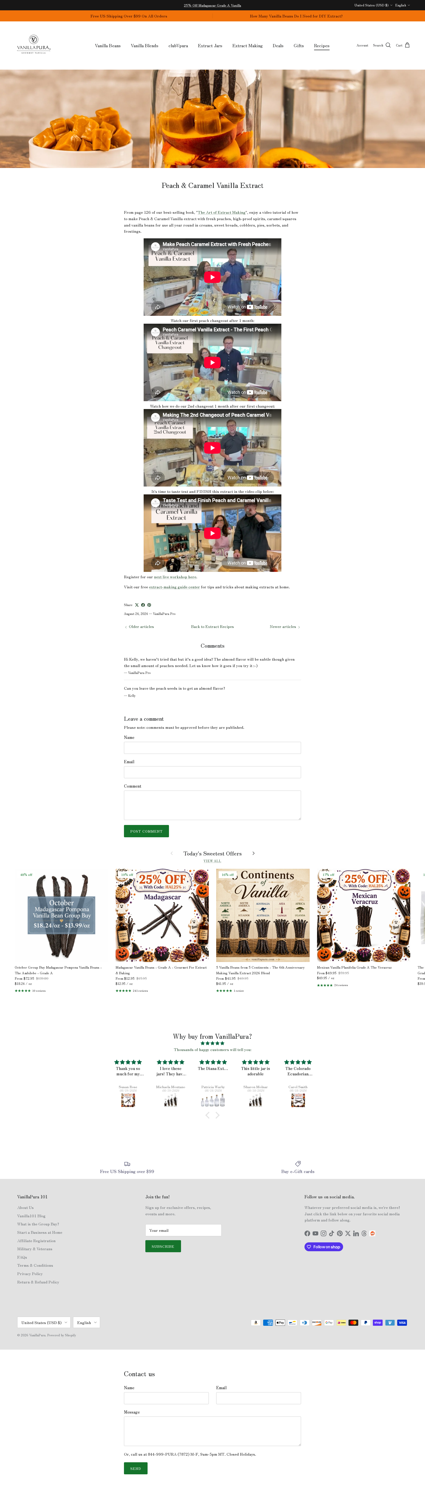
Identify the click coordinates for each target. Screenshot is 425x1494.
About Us (25, 1207)
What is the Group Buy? (38, 1224)
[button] (208, 1115)
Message (132, 1412)
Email (129, 761)
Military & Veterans (34, 1248)
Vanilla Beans (108, 45)
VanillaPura (37, 1335)
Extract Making (247, 45)
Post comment (146, 831)
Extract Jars (210, 45)
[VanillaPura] (34, 45)
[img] (212, 1043)
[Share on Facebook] (143, 605)
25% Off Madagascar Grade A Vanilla (212, 5)
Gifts (299, 45)
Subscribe (163, 1246)
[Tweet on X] (137, 605)
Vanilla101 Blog (31, 1216)
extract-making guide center (174, 587)
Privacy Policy (30, 1273)
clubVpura (178, 45)
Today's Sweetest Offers (212, 853)
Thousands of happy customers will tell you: (212, 1049)
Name (129, 737)
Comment (132, 786)
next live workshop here (175, 576)
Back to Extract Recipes (212, 626)
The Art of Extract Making (221, 212)
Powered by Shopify (61, 1335)
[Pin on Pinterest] (149, 605)
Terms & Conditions (35, 1265)
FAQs (22, 1257)
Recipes (322, 45)
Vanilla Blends (144, 45)
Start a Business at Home (39, 1232)
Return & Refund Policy (38, 1282)
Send (135, 1468)
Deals (278, 45)
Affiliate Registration (36, 1240)
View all (212, 861)
